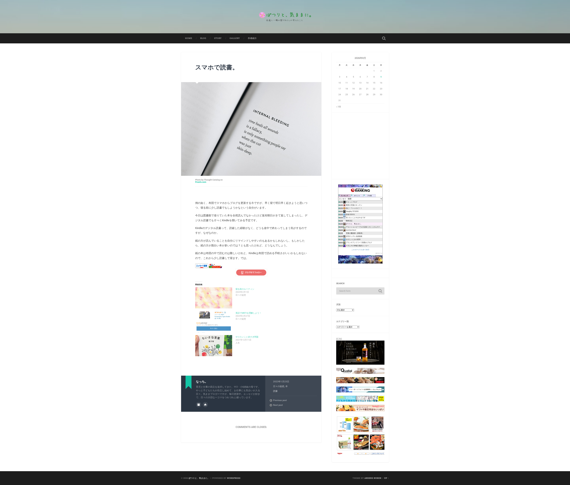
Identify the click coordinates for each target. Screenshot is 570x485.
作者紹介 (252, 38)
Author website (205, 404)
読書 (275, 391)
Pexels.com (200, 182)
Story (218, 38)
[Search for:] (360, 291)
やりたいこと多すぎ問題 (247, 337)
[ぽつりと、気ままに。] (285, 16)
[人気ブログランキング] (215, 267)
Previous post (280, 400)
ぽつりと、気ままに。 (199, 478)
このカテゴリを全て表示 (360, 250)
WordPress (233, 478)
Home (188, 38)
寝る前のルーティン (245, 289)
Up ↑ (386, 478)
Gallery (235, 38)
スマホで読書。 (216, 67)
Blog (203, 38)
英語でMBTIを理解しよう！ (248, 313)
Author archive (198, 404)
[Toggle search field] (384, 38)
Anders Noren (372, 478)
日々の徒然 (278, 386)
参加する (379, 253)
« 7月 (338, 106)
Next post (278, 405)
